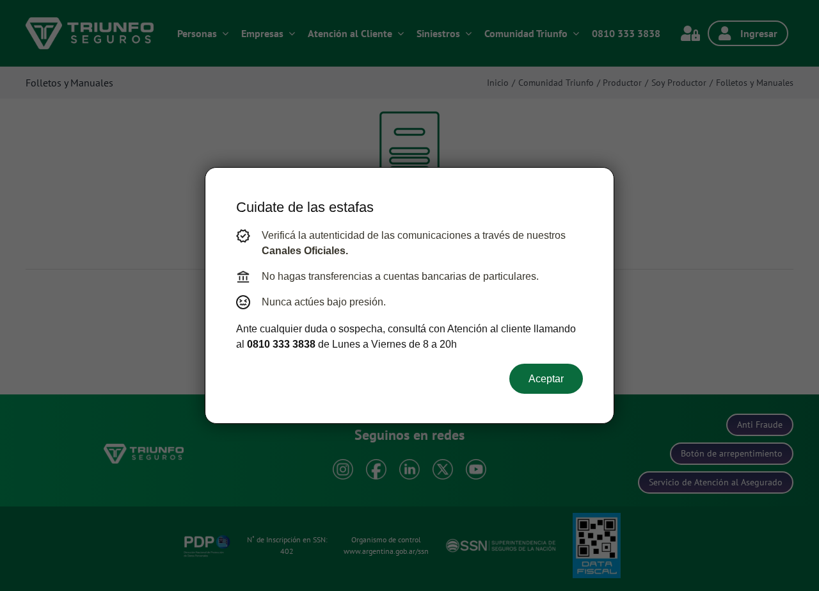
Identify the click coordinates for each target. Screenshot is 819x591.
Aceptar (546, 378)
